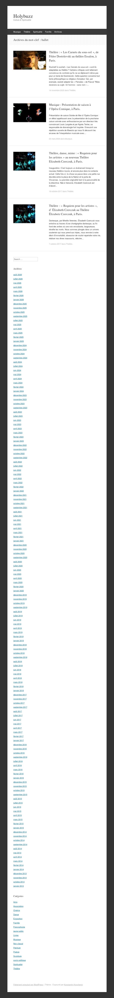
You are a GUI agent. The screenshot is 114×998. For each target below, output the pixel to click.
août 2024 (17, 361)
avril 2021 (17, 528)
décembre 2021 (20, 495)
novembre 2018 (20, 648)
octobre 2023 (18, 403)
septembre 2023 (20, 407)
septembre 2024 (20, 357)
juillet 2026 (18, 278)
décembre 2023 (20, 395)
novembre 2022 (20, 449)
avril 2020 (17, 578)
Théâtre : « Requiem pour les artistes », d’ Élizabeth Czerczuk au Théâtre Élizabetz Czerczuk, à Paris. (73, 210)
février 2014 (18, 865)
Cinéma (16, 910)
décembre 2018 (20, 644)
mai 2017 (17, 723)
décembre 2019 (20, 594)
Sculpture (17, 956)
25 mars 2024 (54, 138)
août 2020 (17, 561)
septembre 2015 (20, 794)
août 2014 (17, 848)
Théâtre (27, 31)
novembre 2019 (20, 599)
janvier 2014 (18, 869)
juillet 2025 (18, 320)
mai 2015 (17, 811)
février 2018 (18, 686)
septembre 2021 (20, 507)
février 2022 (18, 486)
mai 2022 (17, 474)
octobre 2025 (18, 312)
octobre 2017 (18, 703)
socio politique (19, 960)
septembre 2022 (20, 457)
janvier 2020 (18, 590)
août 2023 (17, 411)
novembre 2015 (20, 786)
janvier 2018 (18, 690)
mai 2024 (17, 374)
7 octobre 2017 (55, 244)
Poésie (16, 951)
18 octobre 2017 (55, 191)
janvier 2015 (18, 827)
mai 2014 (17, 852)
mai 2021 (17, 524)
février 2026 (18, 295)
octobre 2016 (18, 752)
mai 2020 (17, 574)
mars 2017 (17, 732)
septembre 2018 (20, 657)
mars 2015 (17, 819)
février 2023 (18, 436)
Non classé (18, 943)
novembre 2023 (20, 399)
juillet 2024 (18, 366)
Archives (58, 31)
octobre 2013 (18, 881)
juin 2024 (17, 370)
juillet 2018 (18, 665)
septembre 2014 (20, 844)
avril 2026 (17, 287)
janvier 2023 (18, 441)
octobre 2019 (18, 603)
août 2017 (17, 711)
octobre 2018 (18, 653)
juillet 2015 (18, 802)
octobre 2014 (18, 840)
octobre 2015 (18, 790)
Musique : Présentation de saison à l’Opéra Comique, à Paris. (70, 107)
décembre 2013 (20, 873)
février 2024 (18, 386)
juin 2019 (17, 619)
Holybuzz (23, 15)
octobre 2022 (18, 453)
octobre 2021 (18, 503)
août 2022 (17, 461)
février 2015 (18, 823)
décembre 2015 (20, 782)
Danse (16, 914)
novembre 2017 (20, 698)
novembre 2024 (20, 349)
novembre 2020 (20, 549)
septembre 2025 (20, 316)
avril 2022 (17, 478)
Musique (17, 31)
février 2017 (18, 736)
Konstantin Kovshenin (73, 984)
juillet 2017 (18, 715)
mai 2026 (17, 282)
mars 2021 (17, 532)
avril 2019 (17, 628)
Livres (16, 935)
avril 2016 (17, 765)
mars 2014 (17, 861)
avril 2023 (17, 428)
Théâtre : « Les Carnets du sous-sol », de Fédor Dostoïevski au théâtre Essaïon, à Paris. (74, 56)
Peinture (16, 947)
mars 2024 (17, 382)
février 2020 (18, 586)
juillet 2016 (18, 761)
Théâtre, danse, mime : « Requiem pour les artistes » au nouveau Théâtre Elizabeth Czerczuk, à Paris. (73, 157)
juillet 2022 (18, 465)
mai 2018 (17, 673)
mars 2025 (17, 332)
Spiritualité (37, 31)
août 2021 (17, 511)
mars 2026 (17, 291)
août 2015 (17, 798)
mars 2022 (17, 482)
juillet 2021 (18, 515)
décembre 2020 (20, 544)
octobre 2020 (18, 553)
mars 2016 (17, 769)
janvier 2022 (18, 490)
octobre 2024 (18, 353)
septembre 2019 (20, 607)
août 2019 (17, 611)
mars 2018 (17, 682)
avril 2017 (17, 727)
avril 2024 (17, 378)
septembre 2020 (20, 557)
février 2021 (18, 536)
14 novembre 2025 (56, 90)
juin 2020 (17, 569)
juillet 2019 (18, 615)
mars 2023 (17, 432)
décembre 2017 (20, 694)
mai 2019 (17, 624)
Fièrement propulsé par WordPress (28, 984)
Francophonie (19, 927)
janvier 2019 (18, 640)
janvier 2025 (18, 341)
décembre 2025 (20, 303)
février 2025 (18, 337)
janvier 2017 (18, 740)
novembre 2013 (20, 877)
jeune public (18, 931)
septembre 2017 (20, 707)
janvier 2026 (18, 299)
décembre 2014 (20, 831)
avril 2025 (17, 328)
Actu (15, 902)
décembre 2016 (20, 744)
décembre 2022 (20, 445)
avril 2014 (17, 856)
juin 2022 (17, 470)
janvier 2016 (18, 777)
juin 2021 (17, 520)
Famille (48, 31)
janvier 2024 (18, 391)
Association (18, 906)
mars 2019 (17, 632)
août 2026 (17, 274)
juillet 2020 (18, 565)
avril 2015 (17, 815)
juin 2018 (17, 669)
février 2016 (18, 773)
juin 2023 (17, 420)
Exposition (17, 918)
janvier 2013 (18, 886)
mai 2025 (17, 324)
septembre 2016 (20, 757)
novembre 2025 (20, 307)
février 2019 (18, 636)
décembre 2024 (20, 345)
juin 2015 (17, 806)
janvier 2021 (18, 540)
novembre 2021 (20, 499)
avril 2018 (17, 678)
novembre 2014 (20, 836)
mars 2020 (17, 582)
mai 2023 (17, 424)
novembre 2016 (20, 748)
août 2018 (17, 661)
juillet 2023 (18, 416)
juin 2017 (17, 719)
